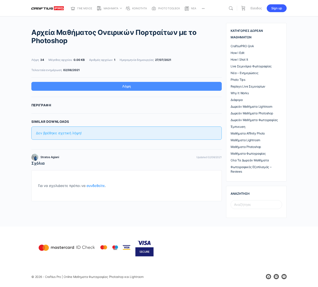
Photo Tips (238, 79)
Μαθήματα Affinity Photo (248, 133)
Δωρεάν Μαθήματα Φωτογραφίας (254, 120)
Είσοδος (256, 8)
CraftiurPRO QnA (242, 46)
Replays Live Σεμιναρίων (248, 86)
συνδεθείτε (96, 185)
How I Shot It (239, 59)
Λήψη (126, 86)
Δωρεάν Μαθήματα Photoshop (252, 113)
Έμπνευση (238, 126)
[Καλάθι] (243, 8)
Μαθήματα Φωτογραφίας (248, 153)
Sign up (276, 8)
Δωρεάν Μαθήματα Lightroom (251, 106)
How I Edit (237, 53)
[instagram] (276, 276)
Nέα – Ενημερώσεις (244, 73)
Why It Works (240, 93)
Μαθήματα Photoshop (246, 147)
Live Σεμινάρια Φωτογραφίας (251, 66)
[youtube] (284, 276)
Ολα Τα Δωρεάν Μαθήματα (250, 160)
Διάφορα (237, 100)
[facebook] (268, 276)
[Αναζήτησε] (230, 8)
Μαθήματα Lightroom (245, 140)
